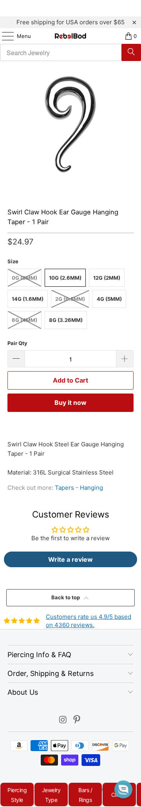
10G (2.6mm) (65, 278)
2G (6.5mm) (70, 299)
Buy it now (70, 402)
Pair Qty (17, 343)
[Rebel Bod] (70, 36)
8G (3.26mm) (66, 320)
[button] (123, 789)
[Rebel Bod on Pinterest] (77, 720)
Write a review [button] (70, 559)
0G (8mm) (24, 278)
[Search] (131, 52)
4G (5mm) (109, 299)
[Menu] (4, 36)
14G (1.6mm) (27, 299)
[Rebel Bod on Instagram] (63, 720)
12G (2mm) (106, 278)
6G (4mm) (24, 320)
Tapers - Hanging (79, 487)
